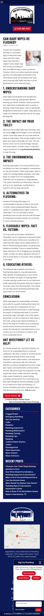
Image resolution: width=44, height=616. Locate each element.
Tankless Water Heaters (15, 442)
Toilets (8, 444)
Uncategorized (12, 447)
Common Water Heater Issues (16, 399)
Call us (27, 390)
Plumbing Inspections (14, 428)
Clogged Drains (12, 414)
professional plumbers (31, 149)
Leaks (8, 422)
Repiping (9, 439)
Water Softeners (12, 456)
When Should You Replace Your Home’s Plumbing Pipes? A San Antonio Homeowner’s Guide (21, 486)
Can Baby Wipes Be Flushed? (16, 40)
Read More (11, 395)
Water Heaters (12, 453)
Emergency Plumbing (14, 417)
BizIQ (17, 609)
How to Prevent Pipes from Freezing (25, 402)
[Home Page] (22, 14)
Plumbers (9, 425)
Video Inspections (13, 450)
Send (38, 610)
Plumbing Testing (13, 433)
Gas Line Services (13, 419)
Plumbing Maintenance (15, 431)
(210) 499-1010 (23, 28)
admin (5, 45)
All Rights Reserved (32, 614)
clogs (13, 132)
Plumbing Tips (11, 436)
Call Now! (36, 578)
